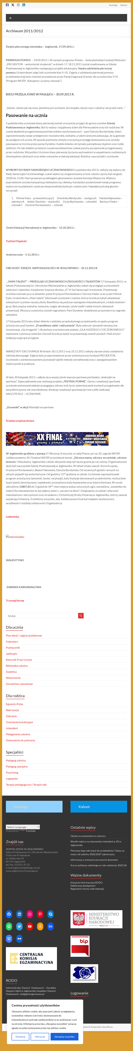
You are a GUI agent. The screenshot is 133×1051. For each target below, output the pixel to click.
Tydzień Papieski (16, 241)
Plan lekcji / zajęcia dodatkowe (24, 635)
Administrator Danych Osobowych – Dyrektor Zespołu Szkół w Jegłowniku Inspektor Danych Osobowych (31, 990)
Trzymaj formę (15, 600)
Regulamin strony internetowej (87, 888)
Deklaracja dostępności (83, 885)
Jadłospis (11, 653)
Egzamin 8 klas (14, 704)
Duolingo (113, 5)
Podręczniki (13, 647)
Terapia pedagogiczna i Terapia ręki (26, 784)
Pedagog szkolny (16, 760)
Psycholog (12, 772)
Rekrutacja (12, 710)
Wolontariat (13, 677)
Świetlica (11, 671)
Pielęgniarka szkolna (18, 734)
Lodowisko (12, 516)
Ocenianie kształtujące (19, 722)
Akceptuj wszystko (64, 1036)
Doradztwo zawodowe (19, 683)
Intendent (12, 728)
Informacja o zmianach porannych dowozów (94, 859)
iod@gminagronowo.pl (32, 994)
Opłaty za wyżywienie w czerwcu (88, 835)
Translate (31, 830)
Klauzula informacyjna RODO (86, 882)
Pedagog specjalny (17, 766)
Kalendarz (12, 641)
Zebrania (11, 716)
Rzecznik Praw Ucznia (19, 659)
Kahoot (123, 5)
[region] (45, 1022)
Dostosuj (20, 1036)
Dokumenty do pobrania (20, 740)
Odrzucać (40, 1036)
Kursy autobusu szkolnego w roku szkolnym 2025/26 (98, 865)
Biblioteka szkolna (17, 665)
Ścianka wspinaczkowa (20, 420)
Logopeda (12, 778)
